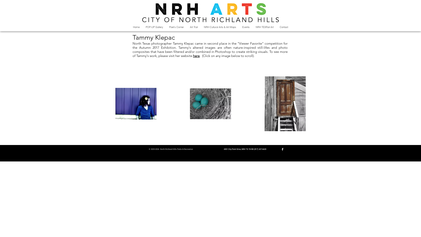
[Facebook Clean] (282, 149)
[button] (220, 27)
